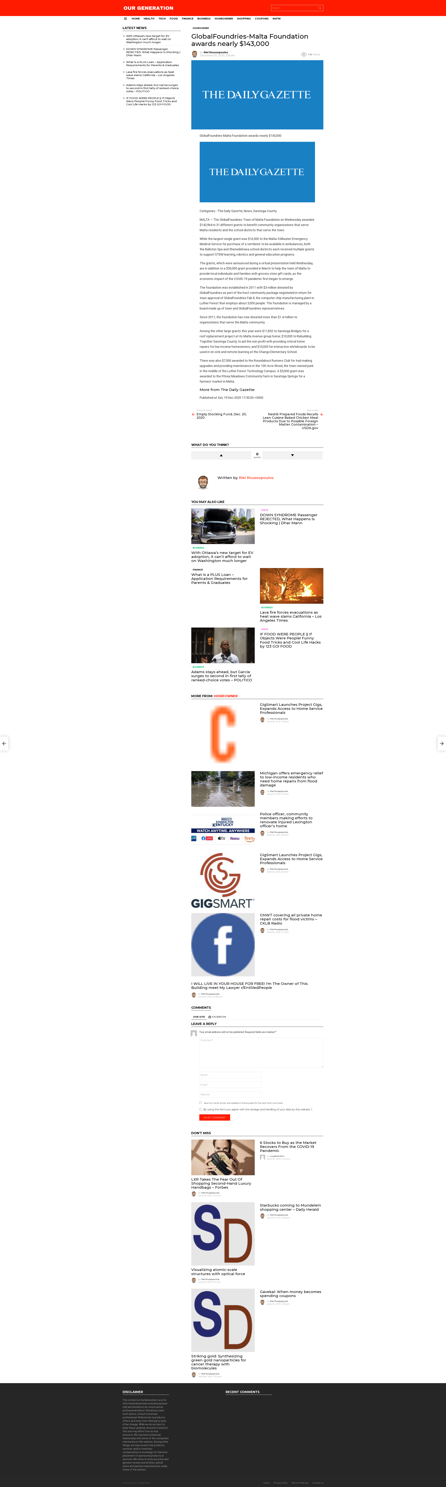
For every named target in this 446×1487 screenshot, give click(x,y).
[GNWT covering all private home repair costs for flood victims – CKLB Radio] (223, 944)
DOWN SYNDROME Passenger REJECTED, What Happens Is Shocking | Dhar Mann (289, 519)
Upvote (221, 455)
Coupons (262, 18)
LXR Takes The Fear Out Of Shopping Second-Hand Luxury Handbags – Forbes (221, 1183)
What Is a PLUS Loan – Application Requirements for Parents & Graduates (219, 578)
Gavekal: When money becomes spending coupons (290, 1294)
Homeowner (224, 18)
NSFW (277, 18)
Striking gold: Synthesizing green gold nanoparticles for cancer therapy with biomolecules (218, 1362)
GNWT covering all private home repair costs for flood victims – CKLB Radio (291, 919)
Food (174, 18)
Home (136, 18)
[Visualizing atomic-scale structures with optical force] (223, 1234)
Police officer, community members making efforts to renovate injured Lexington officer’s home (286, 820)
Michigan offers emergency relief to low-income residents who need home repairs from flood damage (291, 779)
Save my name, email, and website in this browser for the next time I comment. (243, 1103)
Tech (162, 18)
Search (319, 9)
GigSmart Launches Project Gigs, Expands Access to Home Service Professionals (291, 708)
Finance (187, 18)
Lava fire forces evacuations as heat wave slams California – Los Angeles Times (291, 616)
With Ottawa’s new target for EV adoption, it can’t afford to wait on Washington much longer (222, 556)
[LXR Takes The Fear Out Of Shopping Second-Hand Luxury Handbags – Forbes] (223, 1157)
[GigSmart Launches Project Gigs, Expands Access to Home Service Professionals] (223, 734)
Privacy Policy (280, 1482)
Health (149, 18)
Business (204, 18)
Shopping (244, 18)
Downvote (292, 455)
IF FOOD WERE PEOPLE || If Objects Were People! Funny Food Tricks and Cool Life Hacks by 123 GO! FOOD (290, 640)
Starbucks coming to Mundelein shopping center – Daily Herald (290, 1207)
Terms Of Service (300, 1482)
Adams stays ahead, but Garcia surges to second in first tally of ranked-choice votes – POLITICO (221, 676)
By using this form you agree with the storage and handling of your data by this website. (257, 1109)
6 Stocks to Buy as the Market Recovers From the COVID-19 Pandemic (288, 1146)
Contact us (317, 1482)
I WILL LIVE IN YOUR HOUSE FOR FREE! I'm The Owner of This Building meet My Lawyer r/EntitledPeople (249, 985)
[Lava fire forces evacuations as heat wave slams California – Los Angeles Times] (291, 586)
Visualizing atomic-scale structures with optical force (218, 1271)
